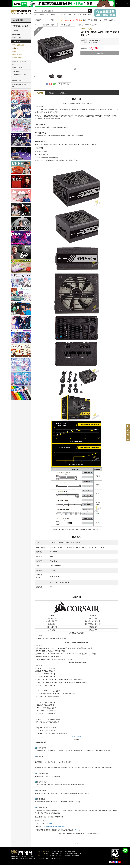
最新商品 (38, 20)
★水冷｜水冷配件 (17, 67)
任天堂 (79, 14)
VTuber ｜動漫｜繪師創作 (106, 20)
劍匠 (75, 14)
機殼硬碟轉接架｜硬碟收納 (19, 85)
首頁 (38, 25)
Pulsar (69, 14)
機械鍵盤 (53, 14)
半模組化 (15, 51)
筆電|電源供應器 (16, 41)
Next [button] (115, 3)
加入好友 (125, 850)
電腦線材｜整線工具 (18, 80)
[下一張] (76, 76)
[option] (56, 49)
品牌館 (53, 20)
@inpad (49, 823)
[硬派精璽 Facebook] (116, 862)
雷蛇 (65, 14)
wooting (35, 14)
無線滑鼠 (42, 14)
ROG (47, 14)
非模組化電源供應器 (18, 45)
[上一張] (35, 76)
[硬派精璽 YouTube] (119, 862)
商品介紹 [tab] (40, 93)
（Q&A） (76, 830)
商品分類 (19, 20)
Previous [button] (11, 3)
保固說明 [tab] (63, 93)
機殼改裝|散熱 (16, 71)
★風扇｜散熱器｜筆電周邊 (19, 63)
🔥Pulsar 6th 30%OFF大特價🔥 (71, 20)
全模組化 (15, 48)
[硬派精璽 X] (110, 862)
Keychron (59, 14)
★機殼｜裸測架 (16, 37)
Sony (84, 14)
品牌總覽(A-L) (16, 30)
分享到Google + (50, 84)
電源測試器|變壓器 (17, 57)
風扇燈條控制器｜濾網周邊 (19, 76)
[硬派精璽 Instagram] (113, 862)
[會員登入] (128, 426)
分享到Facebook (47, 84)
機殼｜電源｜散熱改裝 (20, 26)
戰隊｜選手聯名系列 (90, 20)
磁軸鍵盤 (90, 14)
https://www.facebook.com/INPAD (53, 826)
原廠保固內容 (76, 736)
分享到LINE (54, 84)
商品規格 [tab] (51, 93)
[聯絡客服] (128, 434)
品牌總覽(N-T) (16, 34)
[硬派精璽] (21, 12)
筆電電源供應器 (17, 54)
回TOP (76, 843)
